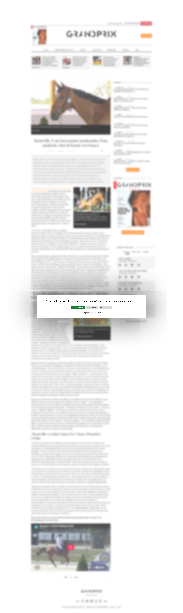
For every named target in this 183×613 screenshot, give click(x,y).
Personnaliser (105, 307)
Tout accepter (78, 307)
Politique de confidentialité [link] (91, 313)
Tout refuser (92, 307)
